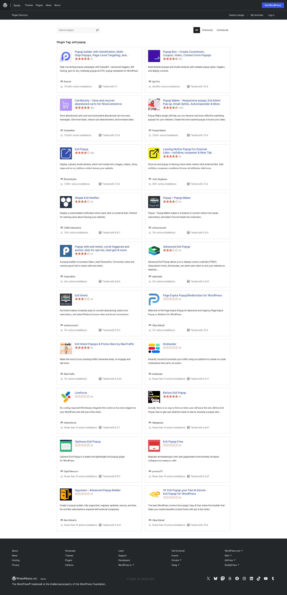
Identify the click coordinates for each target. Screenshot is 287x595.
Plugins (68, 560)
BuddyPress (232, 565)
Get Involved (178, 550)
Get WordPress (273, 5)
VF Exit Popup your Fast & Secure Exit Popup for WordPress (184, 492)
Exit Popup (81, 149)
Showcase (70, 550)
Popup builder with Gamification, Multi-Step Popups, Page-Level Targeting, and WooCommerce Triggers (100, 53)
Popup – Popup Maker (177, 197)
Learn (121, 550)
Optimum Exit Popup (88, 441)
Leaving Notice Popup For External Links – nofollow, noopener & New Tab (187, 151)
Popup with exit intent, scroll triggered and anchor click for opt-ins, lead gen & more (102, 248)
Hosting (16, 560)
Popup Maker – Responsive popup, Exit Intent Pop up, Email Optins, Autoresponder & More (191, 102)
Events (175, 555)
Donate (176, 560)
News (14, 555)
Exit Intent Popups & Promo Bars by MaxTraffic (104, 344)
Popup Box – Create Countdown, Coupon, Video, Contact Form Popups (187, 53)
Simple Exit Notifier (87, 197)
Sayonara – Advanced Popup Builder (98, 490)
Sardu (43, 579)
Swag (176, 565)
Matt (228, 555)
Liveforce (81, 392)
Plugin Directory (20, 15)
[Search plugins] (97, 30)
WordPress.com (234, 550)
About (15, 550)
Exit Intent (81, 295)
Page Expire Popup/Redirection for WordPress (192, 295)
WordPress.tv (126, 565)
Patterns (69, 565)
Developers (124, 560)
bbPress (230, 560)
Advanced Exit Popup (176, 246)
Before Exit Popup (174, 392)
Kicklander (169, 344)
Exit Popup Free (173, 441)
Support (122, 555)
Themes (69, 555)
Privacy (15, 565)
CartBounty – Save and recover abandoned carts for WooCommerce (98, 102)
